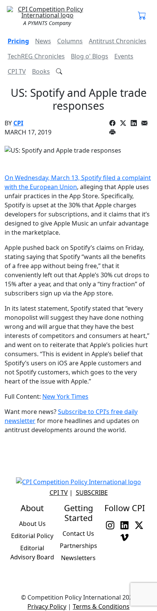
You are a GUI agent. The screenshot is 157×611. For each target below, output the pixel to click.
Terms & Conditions (101, 606)
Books (41, 71)
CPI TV (17, 71)
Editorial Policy (32, 536)
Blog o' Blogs (89, 56)
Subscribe (92, 492)
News (43, 41)
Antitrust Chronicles (117, 41)
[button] (142, 16)
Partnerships (78, 546)
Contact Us (78, 533)
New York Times (65, 396)
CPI (18, 123)
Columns (70, 41)
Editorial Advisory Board (32, 552)
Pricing (18, 41)
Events (123, 56)
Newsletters (78, 558)
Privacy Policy (46, 606)
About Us (32, 523)
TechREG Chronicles (36, 56)
